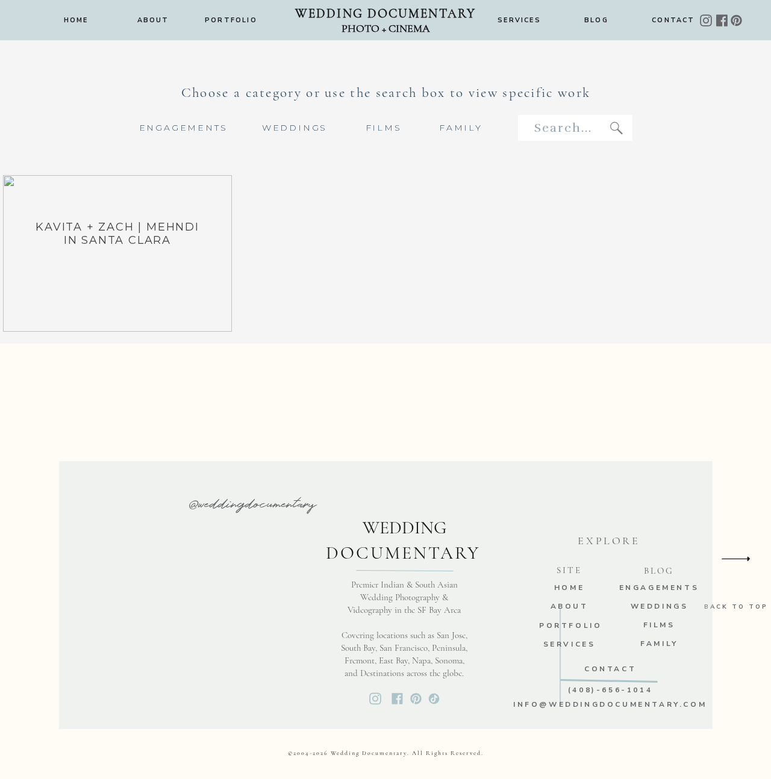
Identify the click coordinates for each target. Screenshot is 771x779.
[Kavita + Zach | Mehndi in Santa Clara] (117, 253)
